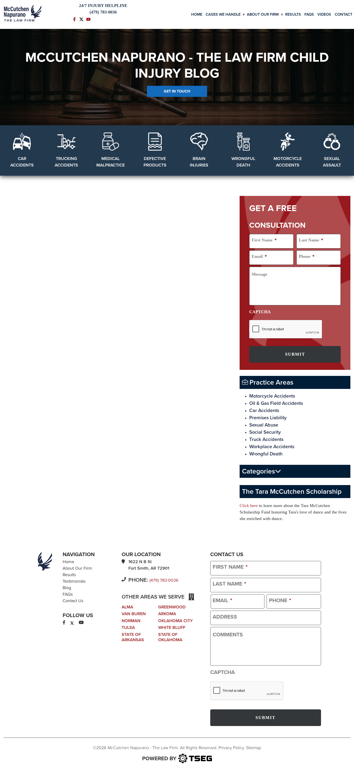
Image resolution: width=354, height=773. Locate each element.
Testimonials (74, 581)
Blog (67, 587)
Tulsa (128, 627)
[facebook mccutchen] (74, 18)
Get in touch (177, 91)
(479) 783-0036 (164, 580)
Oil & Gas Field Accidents (276, 403)
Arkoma (167, 613)
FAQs (309, 14)
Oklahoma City (175, 620)
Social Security (265, 432)
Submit (295, 354)
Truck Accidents (266, 439)
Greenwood (172, 607)
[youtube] (81, 623)
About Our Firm (263, 14)
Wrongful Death (265, 454)
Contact (343, 14)
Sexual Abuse (263, 425)
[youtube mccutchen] (88, 18)
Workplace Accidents (271, 447)
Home (196, 14)
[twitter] (72, 623)
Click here (249, 505)
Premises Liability (268, 418)
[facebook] (64, 623)
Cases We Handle (223, 14)
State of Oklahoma (170, 637)
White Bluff (171, 627)
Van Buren (134, 613)
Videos (324, 14)
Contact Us (73, 600)
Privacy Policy (231, 747)
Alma (127, 607)
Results (293, 14)
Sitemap (253, 747)
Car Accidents (264, 410)
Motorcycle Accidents (272, 396)
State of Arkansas (133, 637)
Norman (131, 620)
